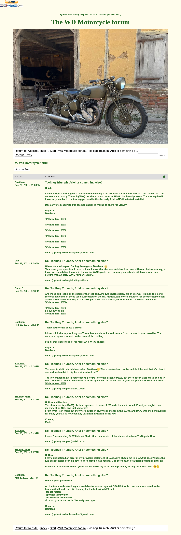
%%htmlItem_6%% (55, 247)
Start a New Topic (22, 169)
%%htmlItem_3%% (55, 230)
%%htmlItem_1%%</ (56, 302)
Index (43, 150)
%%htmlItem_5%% (55, 241)
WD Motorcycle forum (72, 150)
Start (53, 150)
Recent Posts (23, 155)
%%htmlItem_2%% (55, 224)
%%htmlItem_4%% (55, 236)
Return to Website (26, 150)
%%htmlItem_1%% (55, 219)
